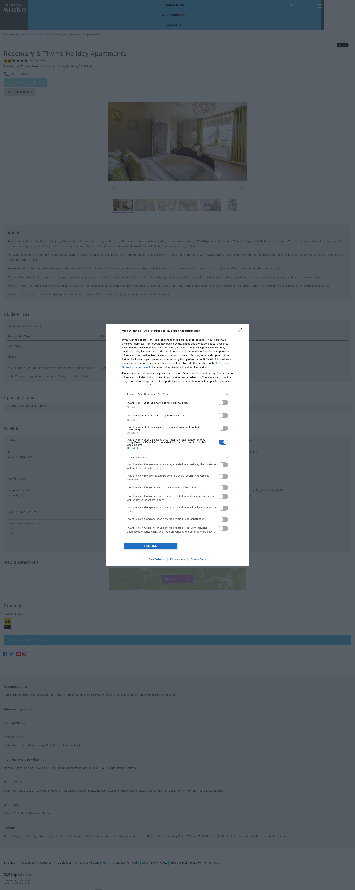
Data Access (177, 559)
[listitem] (177, 394)
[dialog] (177, 445)
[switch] (223, 402)
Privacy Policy (198, 559)
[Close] (241, 331)
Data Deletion (157, 559)
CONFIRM (151, 546)
